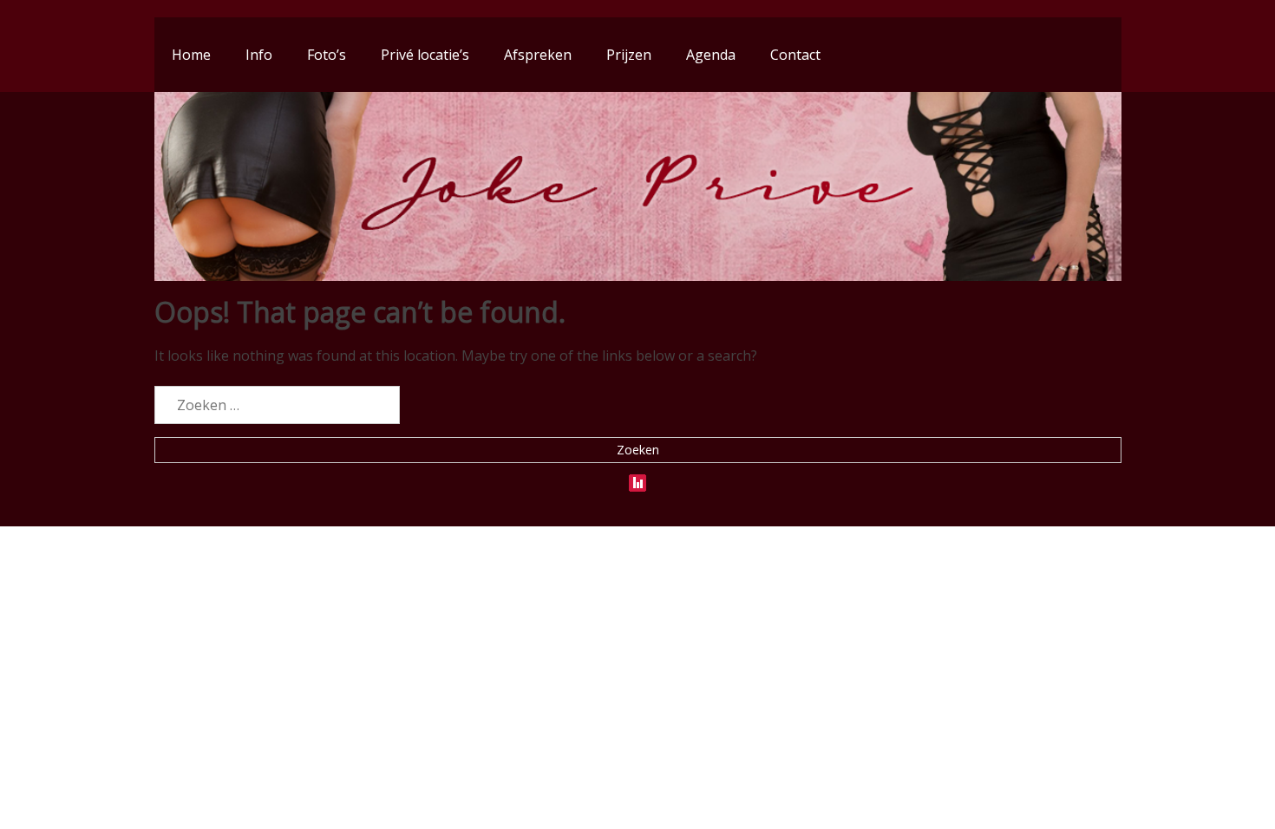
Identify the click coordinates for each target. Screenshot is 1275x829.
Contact (795, 54)
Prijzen (628, 54)
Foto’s (326, 54)
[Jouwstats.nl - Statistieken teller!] (637, 479)
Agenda (711, 54)
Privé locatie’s (425, 54)
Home (191, 54)
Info (258, 54)
